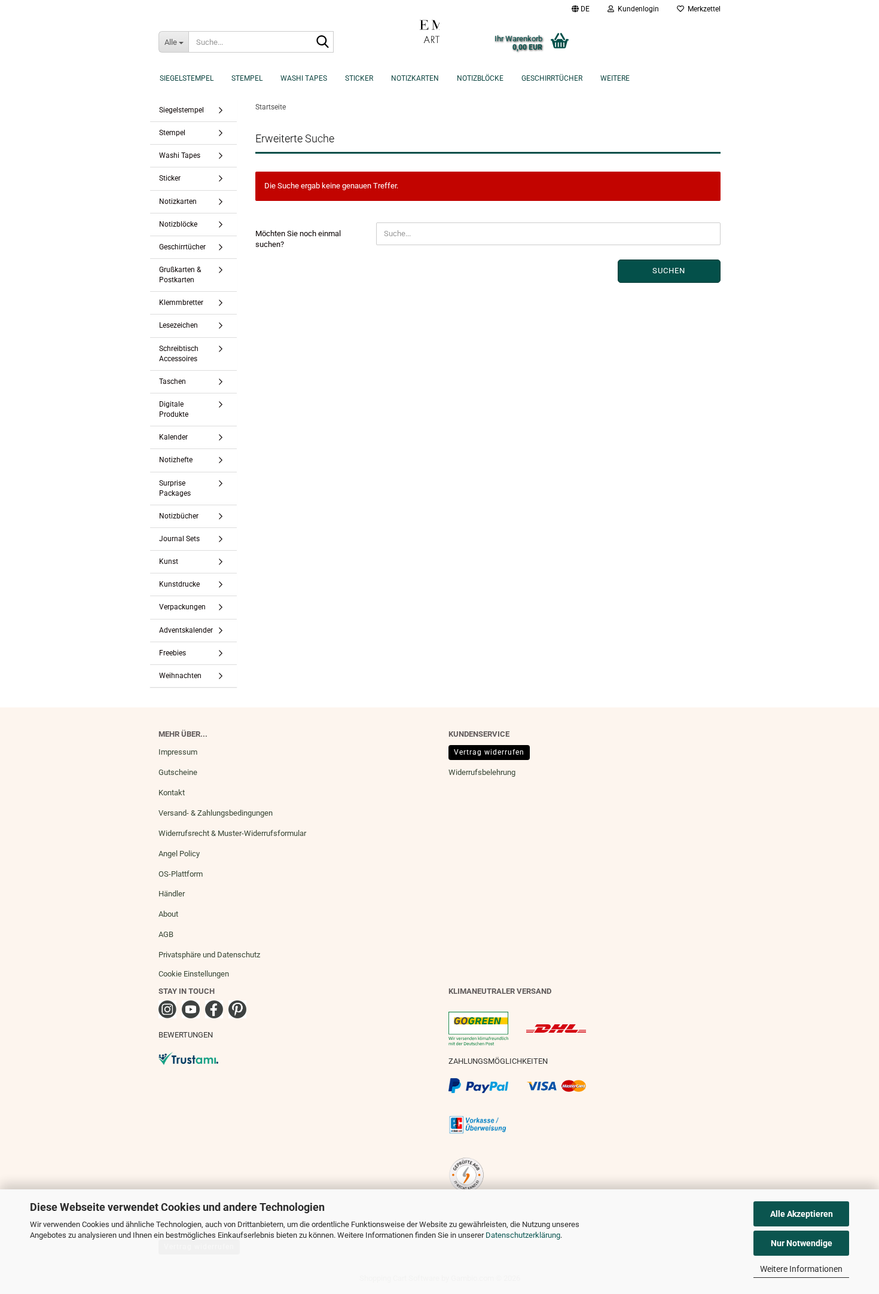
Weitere (615, 78)
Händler (171, 893)
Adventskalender (186, 630)
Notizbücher (179, 516)
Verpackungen (182, 607)
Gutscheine (177, 772)
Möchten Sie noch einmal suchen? (298, 239)
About (168, 914)
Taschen (172, 381)
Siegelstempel (186, 78)
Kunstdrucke (179, 584)
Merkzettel (702, 9)
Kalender (173, 437)
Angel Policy (179, 853)
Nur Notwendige (801, 1243)
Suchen (668, 270)
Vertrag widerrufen (489, 752)
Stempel (247, 78)
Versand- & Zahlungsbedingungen (215, 812)
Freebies (172, 653)
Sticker (359, 78)
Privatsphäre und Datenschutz (209, 954)
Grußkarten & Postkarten (180, 274)
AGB (165, 934)
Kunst (168, 561)
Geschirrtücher (551, 78)
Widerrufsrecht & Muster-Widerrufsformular (232, 833)
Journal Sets (179, 539)
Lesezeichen (178, 325)
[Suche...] (322, 42)
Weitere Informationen (801, 1269)
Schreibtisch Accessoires (179, 353)
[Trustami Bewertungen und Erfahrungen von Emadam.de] (188, 1057)
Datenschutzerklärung (523, 1235)
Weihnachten (180, 676)
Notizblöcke (480, 78)
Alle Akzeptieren (801, 1214)
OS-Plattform (180, 873)
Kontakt (171, 792)
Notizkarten (415, 78)
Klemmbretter (181, 302)
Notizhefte (176, 460)
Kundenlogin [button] (636, 9)
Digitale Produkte (173, 409)
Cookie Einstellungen (193, 973)
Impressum (177, 751)
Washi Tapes (303, 78)
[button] (581, 9)
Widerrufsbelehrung (481, 772)
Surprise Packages (175, 488)
